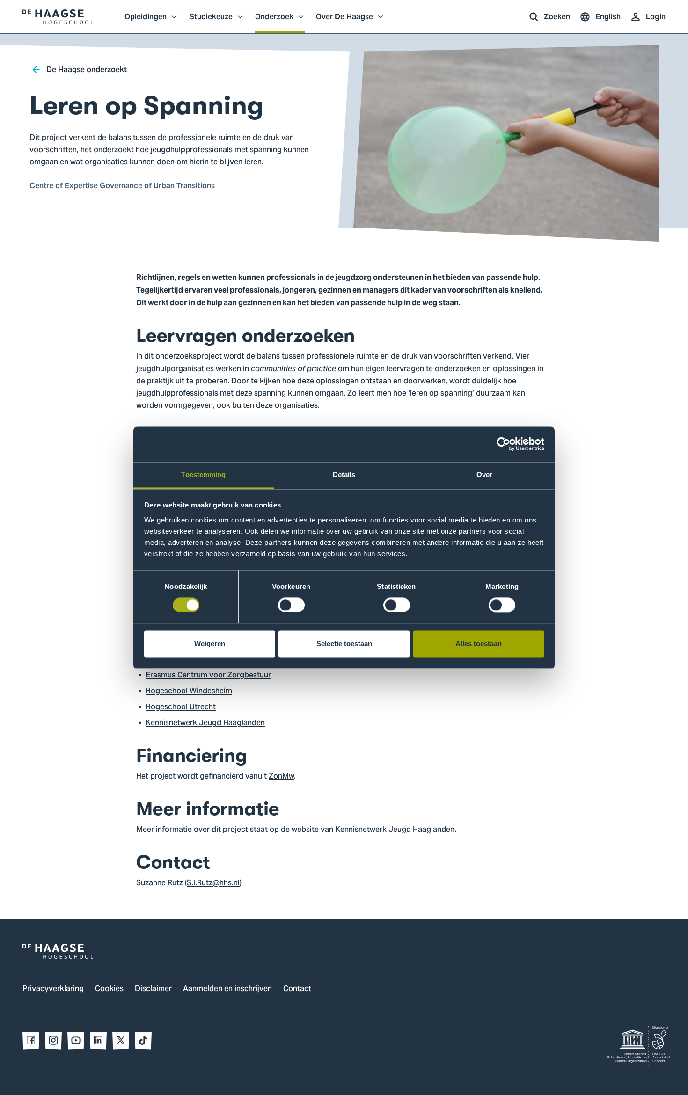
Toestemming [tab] (203, 474)
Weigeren (209, 644)
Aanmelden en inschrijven (227, 989)
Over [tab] (484, 474)
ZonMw (281, 777)
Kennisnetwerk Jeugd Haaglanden (205, 723)
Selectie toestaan (344, 644)
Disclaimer (153, 989)
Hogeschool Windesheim (189, 691)
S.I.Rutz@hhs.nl (213, 883)
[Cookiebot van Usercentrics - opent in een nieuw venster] (503, 444)
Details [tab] (344, 474)
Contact (297, 989)
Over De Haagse (344, 21)
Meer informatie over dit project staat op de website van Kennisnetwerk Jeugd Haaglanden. (296, 830)
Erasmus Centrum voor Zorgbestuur (208, 675)
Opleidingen (145, 21)
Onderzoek (274, 21)
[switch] (291, 604)
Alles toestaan (478, 644)
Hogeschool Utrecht (181, 707)
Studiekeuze (211, 21)
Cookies (109, 989)
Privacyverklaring (53, 989)
